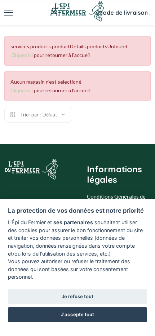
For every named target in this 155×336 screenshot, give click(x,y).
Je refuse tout (77, 296)
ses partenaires (73, 222)
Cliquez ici (21, 55)
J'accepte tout (77, 314)
